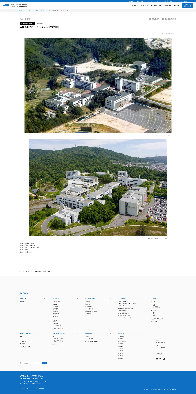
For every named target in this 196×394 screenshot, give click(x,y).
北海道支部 (121, 336)
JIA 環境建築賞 (122, 310)
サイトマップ (178, 1)
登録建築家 (88, 313)
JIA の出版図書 (89, 339)
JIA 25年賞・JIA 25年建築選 (125, 308)
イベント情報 (23, 341)
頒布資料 (87, 336)
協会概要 (55, 304)
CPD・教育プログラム (59, 333)
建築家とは (135, 5)
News (21, 339)
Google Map (40, 388)
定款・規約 (55, 323)
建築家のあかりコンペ (124, 315)
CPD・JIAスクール (153, 1)
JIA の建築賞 (121, 298)
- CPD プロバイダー (59, 342)
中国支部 (120, 351)
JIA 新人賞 (121, 306)
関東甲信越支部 (122, 341)
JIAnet (170, 1)
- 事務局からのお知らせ (60, 338)
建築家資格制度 (141, 1)
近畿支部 (120, 348)
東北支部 (120, 339)
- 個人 (153, 314)
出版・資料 (163, 1)
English (158, 345)
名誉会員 (55, 321)
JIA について (56, 298)
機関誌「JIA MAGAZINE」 (92, 341)
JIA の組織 (55, 316)
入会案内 (153, 298)
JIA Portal (24, 293)
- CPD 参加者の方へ (59, 340)
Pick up (21, 336)
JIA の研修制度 (89, 309)
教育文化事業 (88, 306)
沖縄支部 (120, 358)
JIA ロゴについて (57, 325)
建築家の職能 (56, 313)
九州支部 (120, 355)
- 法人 (153, 312)
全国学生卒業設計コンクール (125, 313)
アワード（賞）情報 (25, 346)
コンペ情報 (22, 343)
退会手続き (154, 321)
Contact (26, 388)
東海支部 (120, 343)
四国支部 (120, 353)
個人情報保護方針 (160, 342)
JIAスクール (56, 344)
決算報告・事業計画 (58, 328)
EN (186, 1)
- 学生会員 (155, 315)
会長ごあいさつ (57, 301)
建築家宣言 (55, 311)
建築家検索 (132, 1)
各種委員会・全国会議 (91, 311)
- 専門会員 (155, 306)
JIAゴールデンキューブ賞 (125, 318)
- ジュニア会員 (156, 308)
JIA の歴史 (55, 306)
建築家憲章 (55, 309)
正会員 (153, 301)
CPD (54, 336)
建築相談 (87, 301)
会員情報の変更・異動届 (157, 319)
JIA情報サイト (187, 5)
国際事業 (87, 304)
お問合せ (158, 340)
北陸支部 (120, 346)
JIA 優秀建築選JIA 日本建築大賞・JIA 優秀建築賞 (127, 302)
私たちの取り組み (90, 298)
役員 (54, 318)
